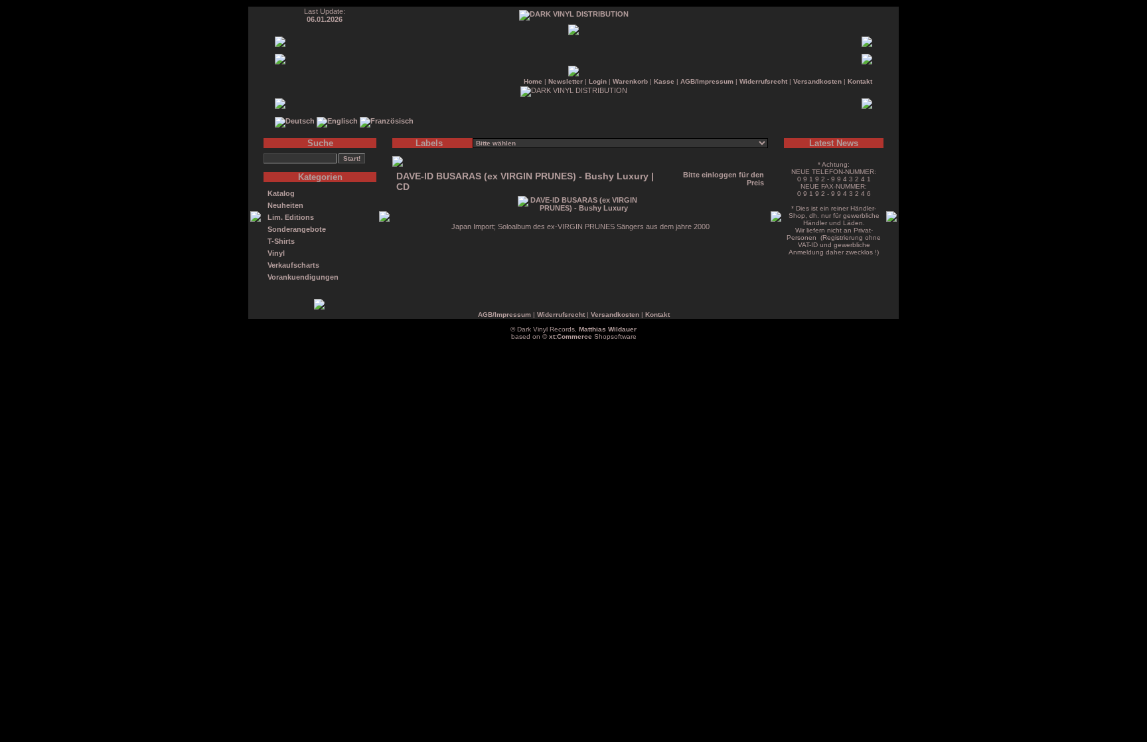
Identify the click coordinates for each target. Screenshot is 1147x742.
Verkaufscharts (293, 265)
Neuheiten (285, 205)
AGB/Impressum (706, 81)
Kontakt (860, 81)
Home (533, 81)
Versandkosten (817, 81)
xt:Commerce (570, 336)
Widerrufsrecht (763, 81)
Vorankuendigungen (303, 277)
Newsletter (565, 81)
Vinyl (276, 253)
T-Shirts (281, 241)
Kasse (664, 81)
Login (598, 81)
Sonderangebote (297, 229)
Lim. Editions (291, 217)
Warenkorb (630, 81)
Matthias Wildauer (608, 329)
